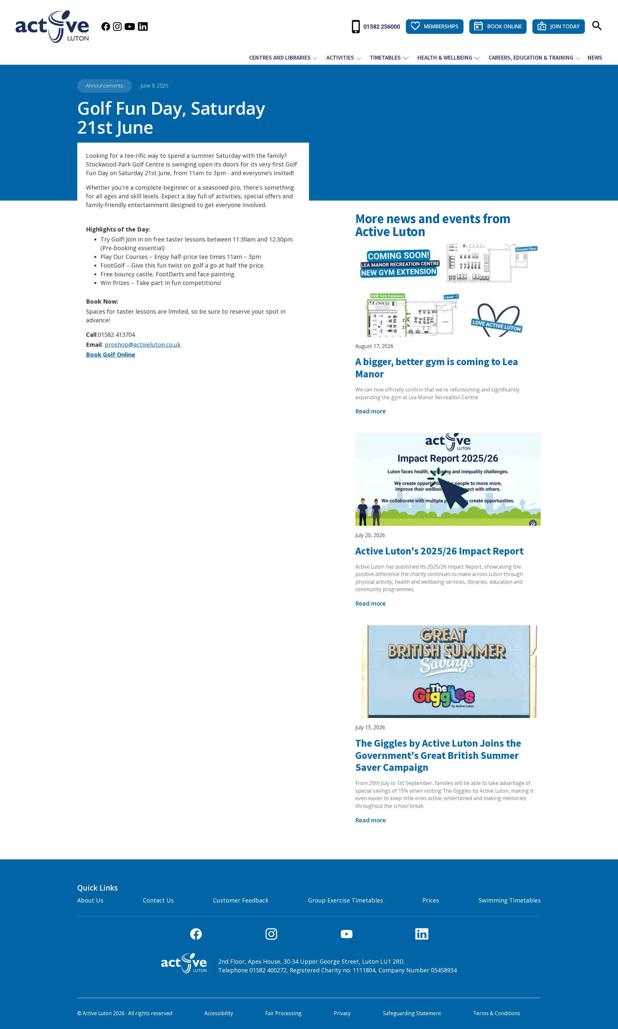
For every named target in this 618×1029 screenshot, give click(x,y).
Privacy (342, 1013)
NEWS (595, 57)
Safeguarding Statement (412, 1013)
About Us (90, 900)
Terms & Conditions (496, 1013)
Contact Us (158, 900)
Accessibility (218, 1013)
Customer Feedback (240, 900)
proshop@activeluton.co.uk (143, 344)
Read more (370, 411)
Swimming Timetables (510, 900)
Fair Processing (283, 1013)
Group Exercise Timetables (345, 900)
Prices (430, 900)
